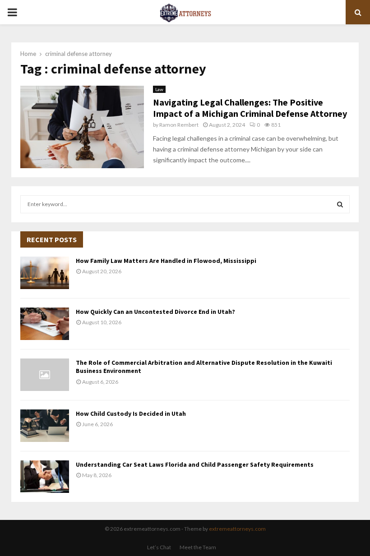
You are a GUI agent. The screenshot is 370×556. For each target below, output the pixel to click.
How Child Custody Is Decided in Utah (131, 413)
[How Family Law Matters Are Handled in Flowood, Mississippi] (44, 273)
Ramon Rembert (179, 124)
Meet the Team (198, 547)
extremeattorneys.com (237, 528)
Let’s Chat (159, 547)
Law (159, 89)
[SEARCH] (340, 204)
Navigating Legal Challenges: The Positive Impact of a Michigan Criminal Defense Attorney (250, 107)
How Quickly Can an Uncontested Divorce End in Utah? (155, 312)
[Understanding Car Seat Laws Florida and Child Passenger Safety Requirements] (44, 476)
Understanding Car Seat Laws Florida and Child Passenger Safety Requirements (195, 464)
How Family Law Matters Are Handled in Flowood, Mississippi (166, 261)
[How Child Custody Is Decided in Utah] (44, 425)
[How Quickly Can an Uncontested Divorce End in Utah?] (44, 324)
